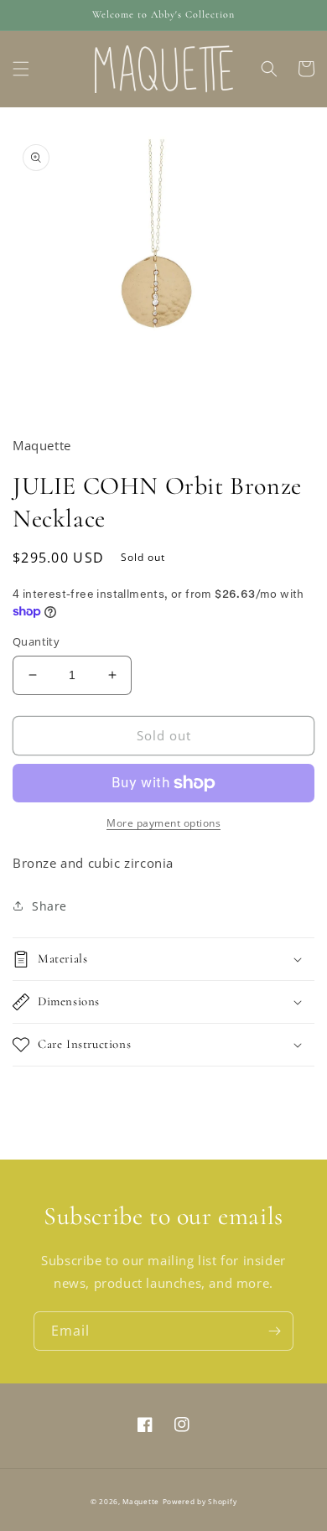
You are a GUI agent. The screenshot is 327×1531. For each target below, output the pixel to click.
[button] (21, 68)
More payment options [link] (163, 823)
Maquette (140, 1501)
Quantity (36, 641)
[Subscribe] (274, 1331)
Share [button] (49, 906)
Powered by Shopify (200, 1501)
